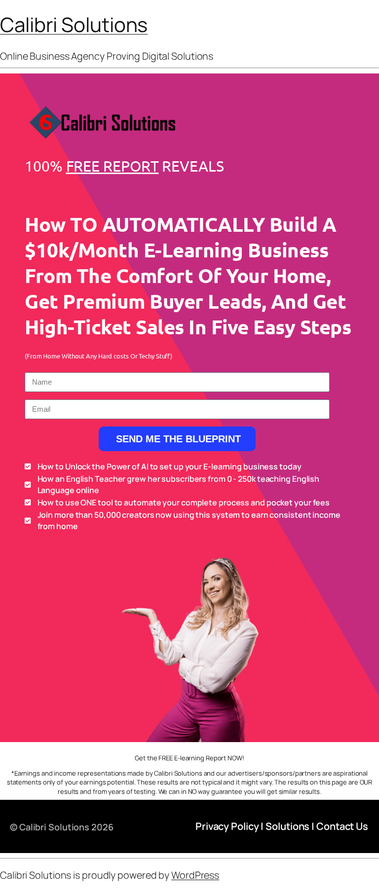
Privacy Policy (227, 826)
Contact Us (342, 826)
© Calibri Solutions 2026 (62, 827)
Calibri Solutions (74, 24)
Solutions (287, 826)
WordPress (195, 875)
